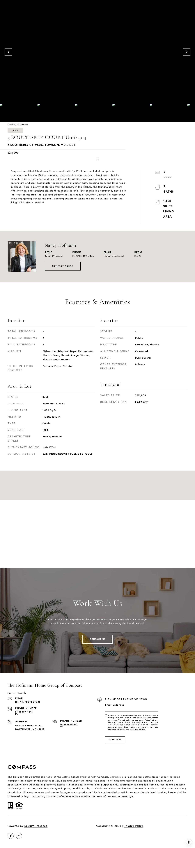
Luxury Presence (35, 826)
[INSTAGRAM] (19, 836)
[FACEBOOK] (11, 836)
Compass (115, 776)
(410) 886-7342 (69, 724)
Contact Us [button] (97, 639)
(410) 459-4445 (85, 256)
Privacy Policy (137, 729)
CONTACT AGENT (62, 266)
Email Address (114, 704)
